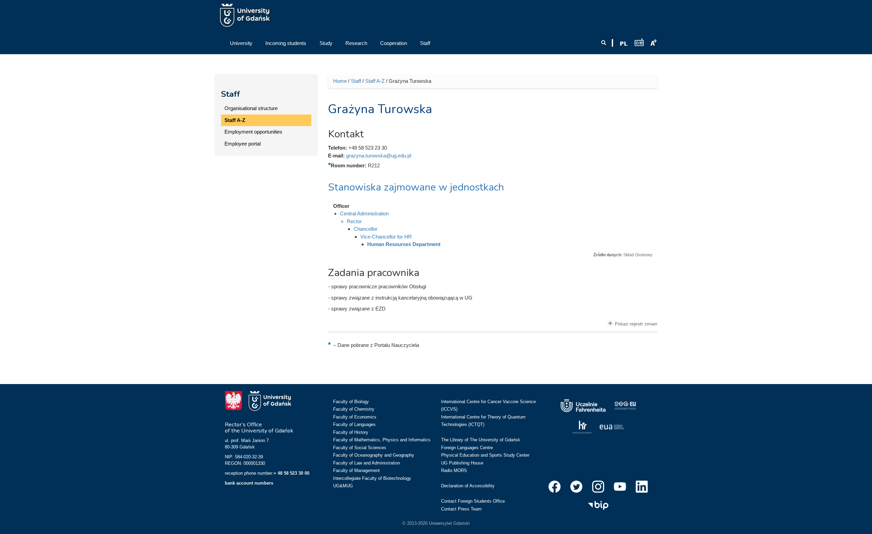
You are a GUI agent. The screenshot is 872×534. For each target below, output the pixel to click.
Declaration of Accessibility (468, 485)
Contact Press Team (461, 509)
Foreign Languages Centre (467, 447)
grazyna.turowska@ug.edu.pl (378, 155)
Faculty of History (350, 432)
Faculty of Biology (351, 401)
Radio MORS (454, 470)
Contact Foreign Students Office (473, 501)
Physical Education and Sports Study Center (485, 455)
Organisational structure (251, 108)
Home (340, 81)
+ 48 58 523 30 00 (291, 473)
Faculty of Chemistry (353, 409)
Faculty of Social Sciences (359, 447)
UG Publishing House (462, 463)
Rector (354, 221)
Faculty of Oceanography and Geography (373, 455)
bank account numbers (249, 483)
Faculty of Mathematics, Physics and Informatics (382, 439)
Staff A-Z (234, 120)
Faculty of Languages (354, 424)
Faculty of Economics (354, 416)
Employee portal (242, 144)
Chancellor (365, 229)
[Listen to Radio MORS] (639, 42)
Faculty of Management (356, 470)
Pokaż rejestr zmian (636, 323)
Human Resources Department (403, 244)
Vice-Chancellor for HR (386, 237)
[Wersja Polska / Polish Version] (623, 43)
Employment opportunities (253, 132)
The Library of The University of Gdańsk (480, 439)
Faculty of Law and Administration (366, 463)
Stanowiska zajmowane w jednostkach (416, 187)
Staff (230, 94)
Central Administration (364, 213)
